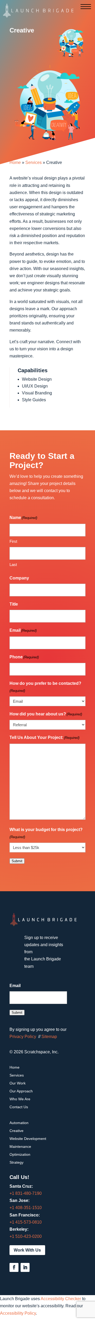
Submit (17, 861)
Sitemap (49, 1036)
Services (33, 162)
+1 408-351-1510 (26, 1207)
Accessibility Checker (61, 1298)
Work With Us (27, 1250)
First (13, 541)
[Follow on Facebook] (14, 1267)
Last (13, 564)
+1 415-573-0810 (26, 1222)
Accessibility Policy (18, 1313)
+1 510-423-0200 (26, 1236)
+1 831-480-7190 (26, 1193)
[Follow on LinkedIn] (25, 1267)
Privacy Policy (23, 1036)
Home (15, 162)
